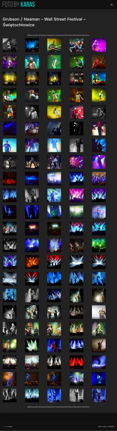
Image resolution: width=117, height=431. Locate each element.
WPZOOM (111, 426)
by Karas (9, 426)
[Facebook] (5, 417)
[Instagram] (9, 417)
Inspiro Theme (102, 426)
